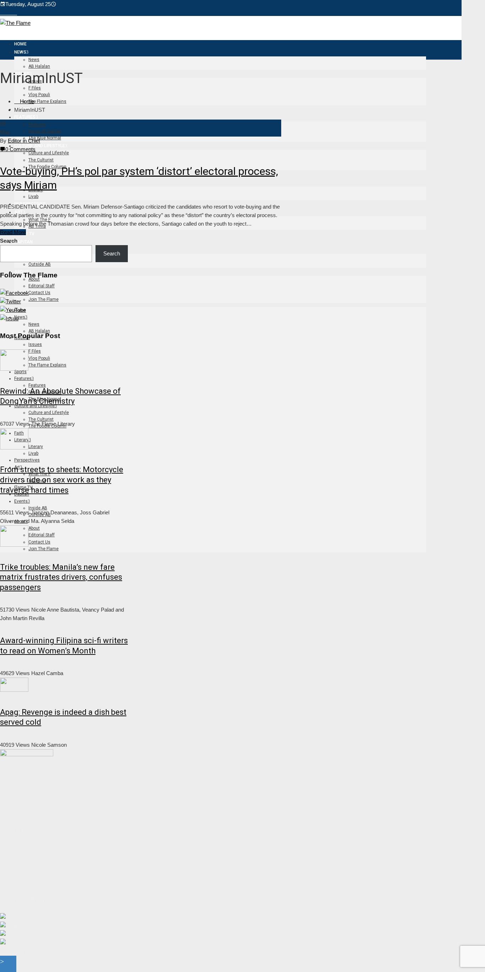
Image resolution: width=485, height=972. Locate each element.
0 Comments (20, 149)
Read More (13, 232)
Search (8, 241)
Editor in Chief (24, 141)
